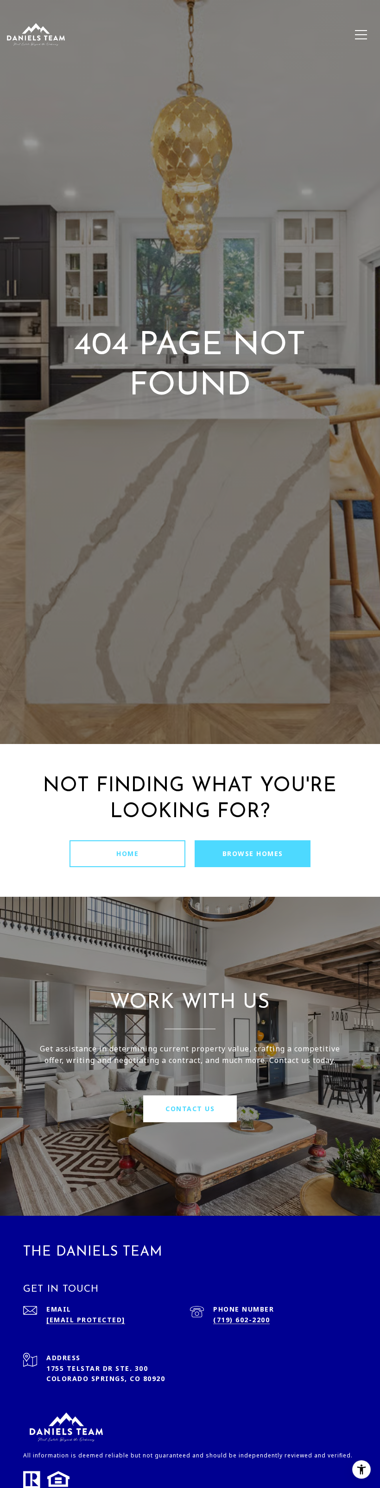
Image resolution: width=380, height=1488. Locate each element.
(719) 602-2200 (241, 1319)
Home (127, 853)
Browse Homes (252, 853)
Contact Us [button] (190, 1108)
